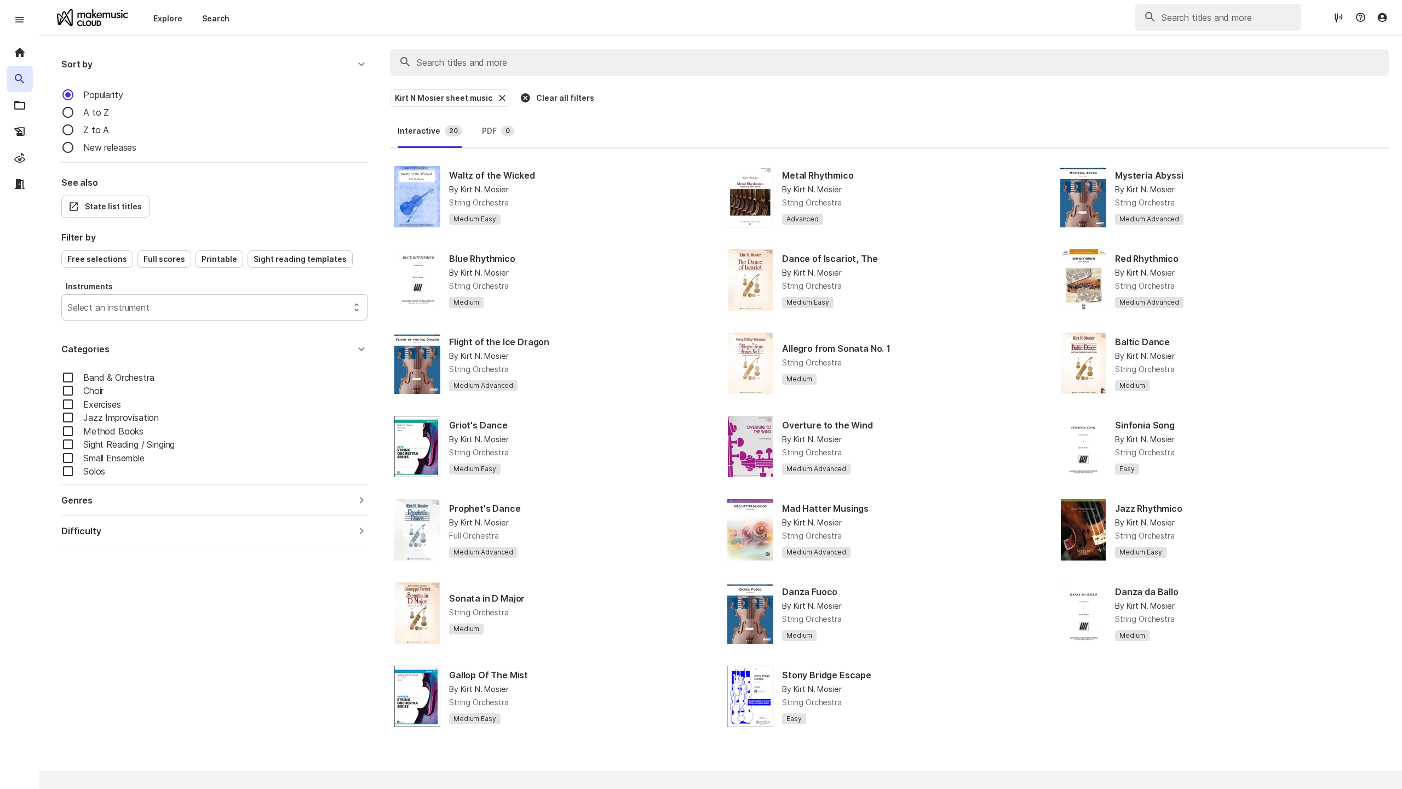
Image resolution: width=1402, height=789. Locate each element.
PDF (496, 130)
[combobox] (68, 307)
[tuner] (1338, 17)
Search (215, 18)
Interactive (428, 130)
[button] (215, 64)
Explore (167, 18)
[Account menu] (1382, 17)
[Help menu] (1360, 17)
